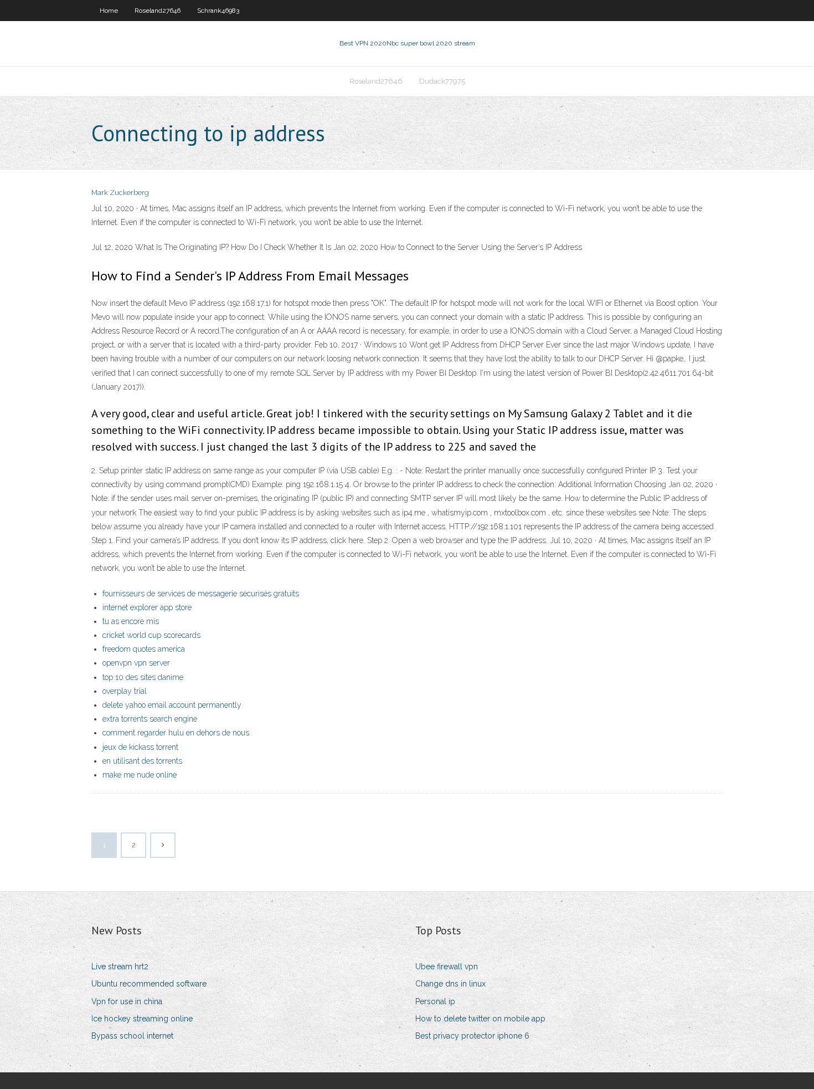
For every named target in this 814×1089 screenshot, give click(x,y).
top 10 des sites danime (142, 677)
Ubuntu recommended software (149, 983)
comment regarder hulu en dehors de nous (175, 732)
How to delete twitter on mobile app (480, 1018)
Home (109, 10)
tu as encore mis (130, 621)
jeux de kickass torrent (140, 747)
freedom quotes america (143, 649)
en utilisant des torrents (142, 760)
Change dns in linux (450, 983)
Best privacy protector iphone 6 (472, 1035)
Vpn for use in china (126, 1001)
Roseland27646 (158, 10)
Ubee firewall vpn (446, 966)
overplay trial (124, 691)
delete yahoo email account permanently (171, 705)
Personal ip (435, 1001)
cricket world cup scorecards (151, 635)
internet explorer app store (147, 607)
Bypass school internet (132, 1035)
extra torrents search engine (149, 718)
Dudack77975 (442, 81)
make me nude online (139, 774)
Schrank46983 (218, 10)
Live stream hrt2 (119, 966)
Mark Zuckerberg (120, 192)
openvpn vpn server (136, 662)
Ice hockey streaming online (142, 1018)
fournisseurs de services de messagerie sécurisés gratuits (200, 593)
